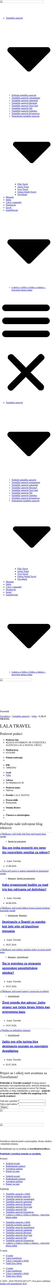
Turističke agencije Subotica (24, 111)
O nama (9, 1255)
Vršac (34, 716)
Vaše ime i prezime (9, 1101)
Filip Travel (22, 184)
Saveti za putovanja (17, 841)
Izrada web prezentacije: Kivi (13, 1283)
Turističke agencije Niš (22, 108)
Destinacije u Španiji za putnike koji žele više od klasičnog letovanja (23, 926)
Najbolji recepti (13, 1163)
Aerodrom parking (14, 1169)
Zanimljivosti (22, 957)
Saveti (8, 207)
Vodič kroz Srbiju (14, 1263)
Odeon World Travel (26, 192)
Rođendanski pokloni (15, 1166)
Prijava (4, 1107)
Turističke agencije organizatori (26, 98)
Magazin (10, 197)
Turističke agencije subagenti (25, 100)
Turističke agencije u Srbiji (18, 1194)
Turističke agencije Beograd (24, 103)
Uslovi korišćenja (14, 1258)
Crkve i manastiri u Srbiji (17, 1261)
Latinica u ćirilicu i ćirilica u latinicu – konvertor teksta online (29, 288)
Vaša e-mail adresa (9, 1104)
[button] (26, 346)
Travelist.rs (5, 716)
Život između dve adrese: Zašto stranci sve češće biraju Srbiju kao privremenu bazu (26, 1007)
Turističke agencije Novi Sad (25, 105)
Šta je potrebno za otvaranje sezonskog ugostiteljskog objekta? (21, 968)
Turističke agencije (20, 716)
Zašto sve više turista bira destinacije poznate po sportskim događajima (25, 1046)
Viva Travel (22, 189)
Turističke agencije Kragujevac (26, 113)
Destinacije (11, 205)
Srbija (8, 200)
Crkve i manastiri (13, 202)
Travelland (22, 194)
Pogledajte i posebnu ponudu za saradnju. (20, 1153)
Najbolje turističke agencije (24, 95)
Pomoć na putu (12, 1171)
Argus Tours (23, 186)
